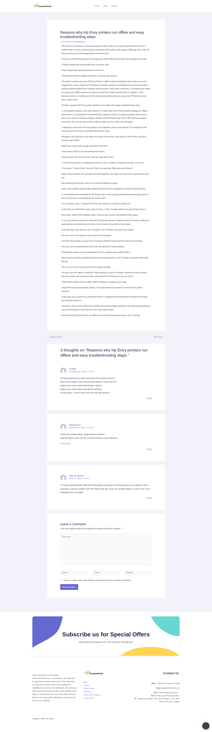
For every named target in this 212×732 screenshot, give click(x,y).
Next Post (159, 337)
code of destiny (76, 476)
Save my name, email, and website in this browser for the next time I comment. (97, 580)
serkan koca (75, 425)
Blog (105, 6)
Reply (149, 398)
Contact (114, 6)
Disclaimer (88, 692)
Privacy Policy (89, 698)
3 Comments (65, 42)
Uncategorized (79, 42)
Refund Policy (89, 688)
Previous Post (54, 337)
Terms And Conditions (92, 695)
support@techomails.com (170, 688)
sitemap (72, 369)
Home (97, 6)
